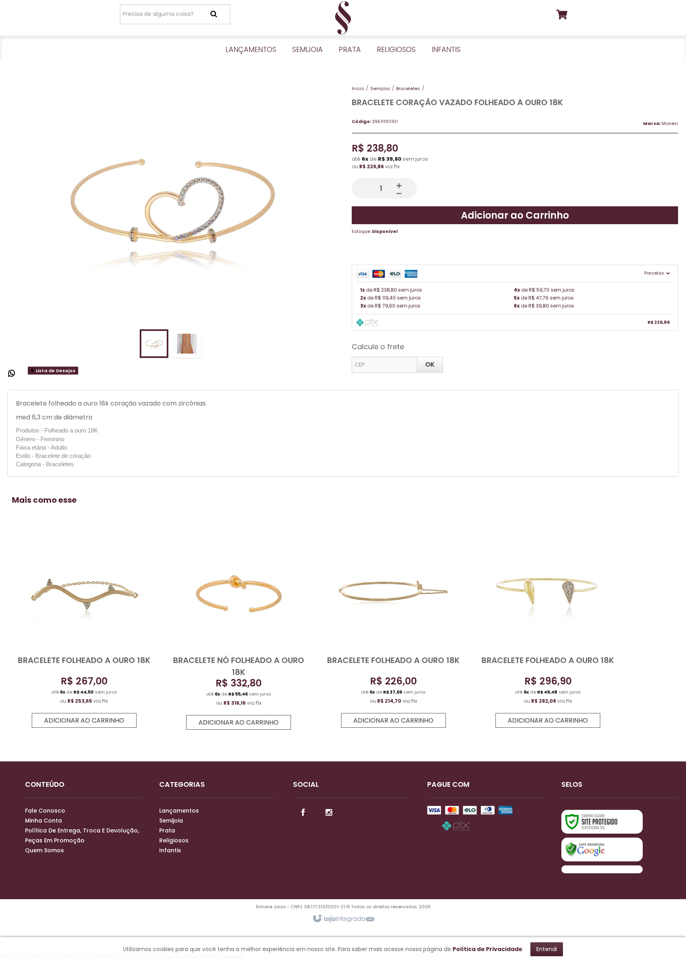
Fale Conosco (45, 811)
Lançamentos (179, 811)
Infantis (170, 850)
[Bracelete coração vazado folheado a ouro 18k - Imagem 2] (187, 343)
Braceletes (408, 88)
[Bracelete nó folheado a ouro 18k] (238, 634)
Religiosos (174, 840)
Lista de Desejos (55, 370)
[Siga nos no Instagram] (329, 812)
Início (358, 88)
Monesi (670, 123)
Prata (167, 830)
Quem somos (44, 850)
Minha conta (43, 821)
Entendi (546, 949)
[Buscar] (213, 14)
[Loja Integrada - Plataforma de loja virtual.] (343, 918)
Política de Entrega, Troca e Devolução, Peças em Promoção (82, 835)
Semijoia (380, 88)
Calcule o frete (378, 347)
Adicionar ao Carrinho (515, 215)
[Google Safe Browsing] (602, 849)
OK (430, 364)
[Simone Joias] (343, 18)
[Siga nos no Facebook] (303, 812)
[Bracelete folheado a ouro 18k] (84, 633)
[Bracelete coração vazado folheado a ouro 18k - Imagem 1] (154, 343)
